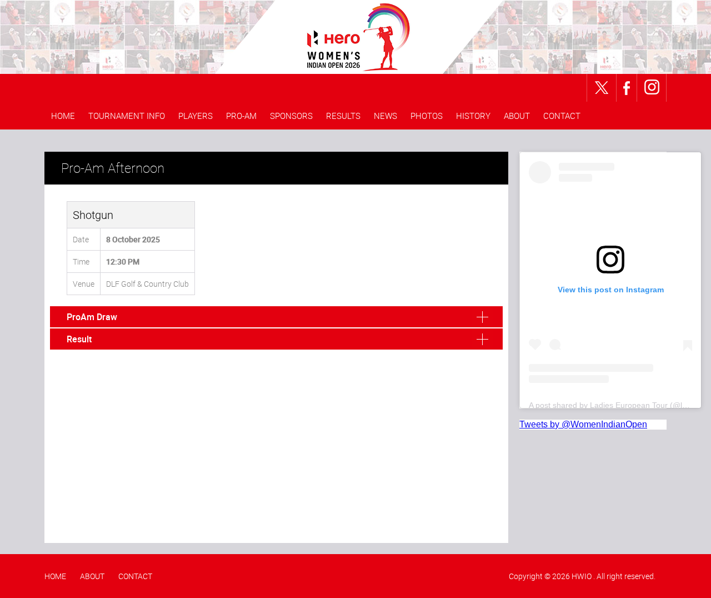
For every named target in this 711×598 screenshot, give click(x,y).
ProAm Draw (92, 317)
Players (195, 115)
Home (63, 115)
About (517, 115)
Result (79, 339)
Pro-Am (241, 115)
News (385, 115)
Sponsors (291, 115)
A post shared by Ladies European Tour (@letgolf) (616, 405)
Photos (426, 115)
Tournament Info (126, 115)
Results (343, 115)
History (473, 115)
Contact (561, 115)
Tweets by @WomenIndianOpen (583, 424)
